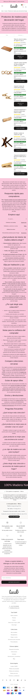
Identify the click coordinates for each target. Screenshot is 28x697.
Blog (14, 658)
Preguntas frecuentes (14, 649)
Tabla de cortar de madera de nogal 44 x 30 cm (20, 39)
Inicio (2, 11)
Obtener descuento (14, 582)
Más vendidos (14, 632)
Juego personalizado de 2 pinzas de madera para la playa (20, 156)
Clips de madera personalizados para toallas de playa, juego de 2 (14, 297)
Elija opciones (21, 81)
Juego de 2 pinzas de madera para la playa (19, 86)
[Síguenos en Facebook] (3, 680)
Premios (14, 617)
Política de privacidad (14, 668)
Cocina (5, 11)
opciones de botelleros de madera (18, 385)
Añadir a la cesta (21, 57)
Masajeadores (14, 634)
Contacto (14, 654)
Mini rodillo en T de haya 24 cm (14, 508)
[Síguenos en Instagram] (10, 680)
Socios (14, 620)
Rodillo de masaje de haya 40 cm (14, 506)
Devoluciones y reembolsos (14, 656)
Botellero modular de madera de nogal (19, 133)
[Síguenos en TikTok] (21, 680)
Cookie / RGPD (14, 666)
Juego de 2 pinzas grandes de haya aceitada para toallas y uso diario (20, 64)
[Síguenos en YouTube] (17, 680)
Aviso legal (14, 624)
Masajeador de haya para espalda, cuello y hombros (14, 511)
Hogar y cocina (14, 637)
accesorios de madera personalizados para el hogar (14, 377)
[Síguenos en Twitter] (6, 680)
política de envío (20, 400)
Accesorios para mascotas (14, 639)
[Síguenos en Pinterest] (14, 680)
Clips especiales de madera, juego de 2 (17, 283)
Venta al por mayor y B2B (14, 622)
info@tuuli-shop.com (14, 607)
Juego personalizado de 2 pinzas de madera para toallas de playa (20, 111)
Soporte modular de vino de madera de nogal (15, 199)
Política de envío (14, 673)
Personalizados (14, 641)
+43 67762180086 (15, 606)
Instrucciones (14, 651)
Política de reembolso (14, 671)
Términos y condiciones (14, 675)
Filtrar (7, 35)
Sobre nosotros (14, 615)
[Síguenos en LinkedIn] (25, 680)
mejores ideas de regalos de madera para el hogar (14, 388)
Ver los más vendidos (14, 516)
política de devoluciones (8, 405)
